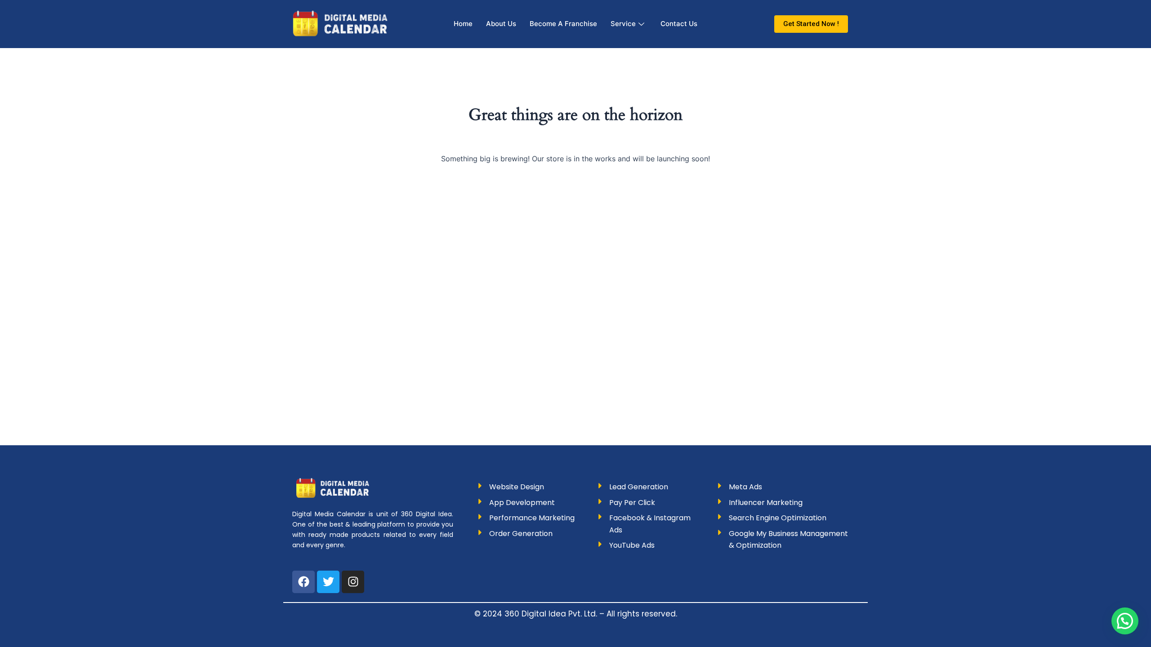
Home (463, 23)
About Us (501, 23)
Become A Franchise (563, 23)
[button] (1124, 620)
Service (623, 23)
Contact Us (678, 23)
